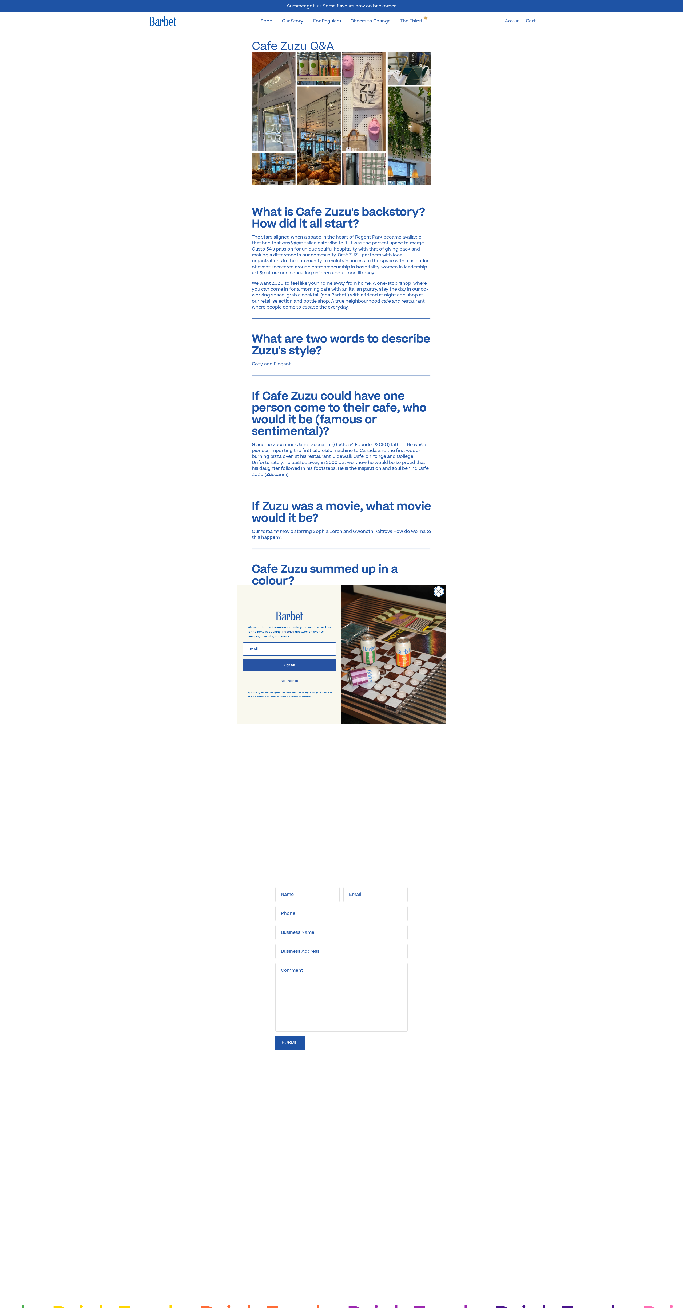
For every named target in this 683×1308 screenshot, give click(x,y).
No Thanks (289, 680)
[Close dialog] (438, 591)
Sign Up (289, 665)
